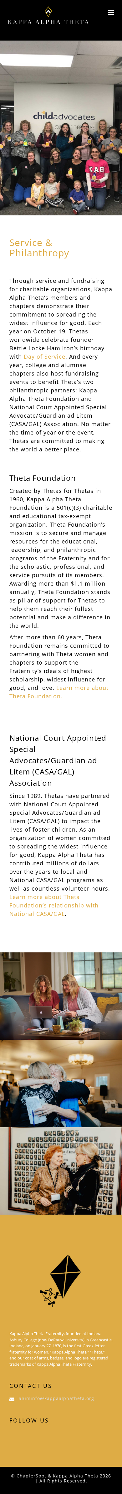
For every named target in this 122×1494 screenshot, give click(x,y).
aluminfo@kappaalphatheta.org (56, 1398)
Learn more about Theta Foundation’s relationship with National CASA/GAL (54, 905)
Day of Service (44, 356)
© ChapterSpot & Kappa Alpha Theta (54, 1476)
